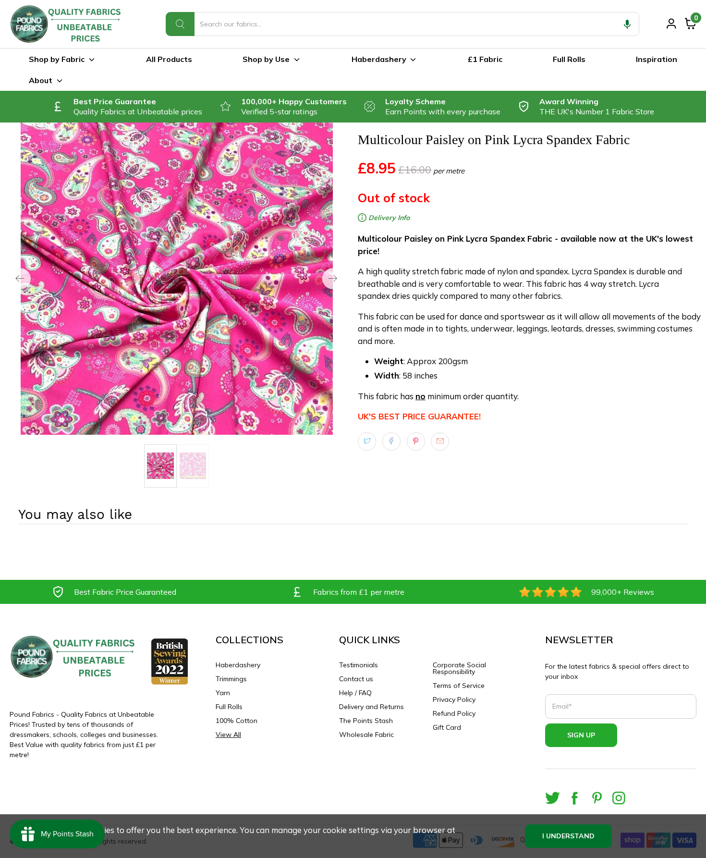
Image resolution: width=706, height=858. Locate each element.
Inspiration (656, 59)
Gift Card (447, 727)
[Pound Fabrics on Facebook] (574, 798)
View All (228, 734)
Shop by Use (266, 59)
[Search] (180, 24)
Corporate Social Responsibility (459, 668)
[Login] (671, 23)
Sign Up (581, 735)
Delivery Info (388, 217)
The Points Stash (366, 720)
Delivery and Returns (371, 706)
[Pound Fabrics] (67, 24)
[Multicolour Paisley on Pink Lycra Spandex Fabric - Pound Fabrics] (176, 279)
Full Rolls (569, 59)
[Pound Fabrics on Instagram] (618, 798)
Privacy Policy (454, 699)
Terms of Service (459, 685)
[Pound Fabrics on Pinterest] (596, 798)
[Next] (332, 278)
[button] (627, 24)
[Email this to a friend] (440, 441)
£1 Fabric (485, 59)
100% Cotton (236, 720)
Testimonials (358, 665)
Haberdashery (379, 59)
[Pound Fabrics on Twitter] (552, 798)
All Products (169, 59)
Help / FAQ (355, 692)
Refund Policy (454, 713)
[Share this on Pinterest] (416, 441)
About (40, 80)
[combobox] (402, 24)
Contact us (356, 678)
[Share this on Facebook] (391, 441)
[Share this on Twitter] (367, 441)
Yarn (223, 692)
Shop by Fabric (57, 59)
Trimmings (231, 678)
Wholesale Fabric (366, 734)
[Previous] (20, 278)
